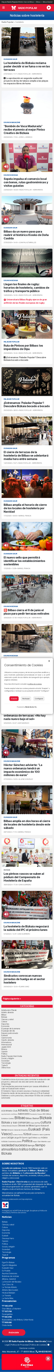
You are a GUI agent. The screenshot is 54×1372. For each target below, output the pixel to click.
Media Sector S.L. (31, 707)
